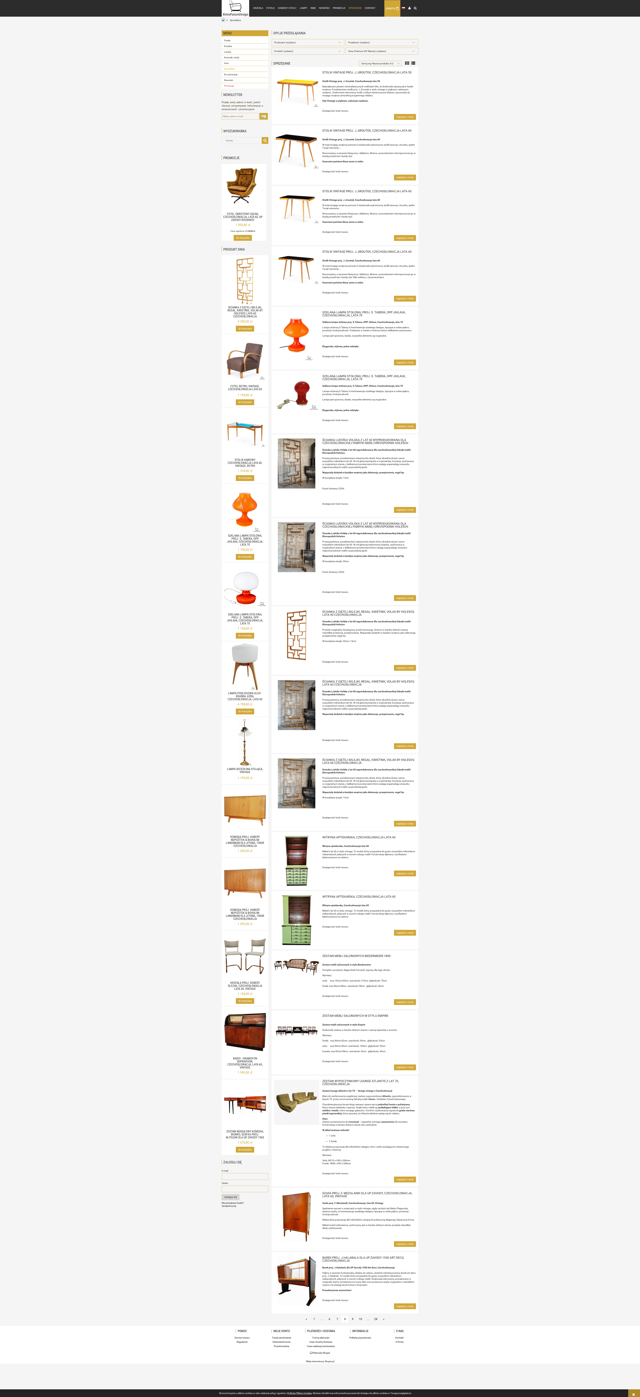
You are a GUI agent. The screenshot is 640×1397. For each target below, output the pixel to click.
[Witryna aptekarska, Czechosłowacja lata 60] (296, 861)
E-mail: (225, 1170)
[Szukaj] (265, 140)
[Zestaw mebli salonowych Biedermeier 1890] (296, 967)
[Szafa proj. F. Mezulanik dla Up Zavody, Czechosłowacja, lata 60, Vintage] (296, 1217)
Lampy (227, 51)
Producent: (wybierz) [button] (285, 42)
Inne (226, 63)
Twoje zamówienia (281, 1337)
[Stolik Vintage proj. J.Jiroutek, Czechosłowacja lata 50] (296, 89)
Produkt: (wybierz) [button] (283, 51)
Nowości (228, 80)
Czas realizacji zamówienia (321, 1346)
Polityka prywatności (360, 1337)
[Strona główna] (235, 5)
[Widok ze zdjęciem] (407, 63)
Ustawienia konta (281, 1342)
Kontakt (399, 1337)
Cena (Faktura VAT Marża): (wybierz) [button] (367, 51)
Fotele (227, 40)
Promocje (229, 85)
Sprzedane (229, 68)
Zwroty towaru (242, 1337)
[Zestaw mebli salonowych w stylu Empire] (296, 1028)
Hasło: (225, 1183)
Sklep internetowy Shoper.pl (320, 1361)
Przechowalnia (281, 1346)
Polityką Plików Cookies (299, 1393)
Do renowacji (230, 74)
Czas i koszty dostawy (320, 1342)
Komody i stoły (231, 57)
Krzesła (228, 46)
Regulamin (242, 1342)
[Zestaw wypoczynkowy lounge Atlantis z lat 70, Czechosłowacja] (296, 1102)
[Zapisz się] (264, 116)
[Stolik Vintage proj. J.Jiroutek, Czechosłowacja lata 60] (296, 149)
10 (360, 1319)
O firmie (400, 1342)
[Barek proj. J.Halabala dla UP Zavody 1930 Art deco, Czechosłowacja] (296, 1281)
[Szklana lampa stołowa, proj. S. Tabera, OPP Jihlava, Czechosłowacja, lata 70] (296, 336)
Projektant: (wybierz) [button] (359, 42)
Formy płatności (320, 1337)
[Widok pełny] (413, 63)
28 (376, 1319)
